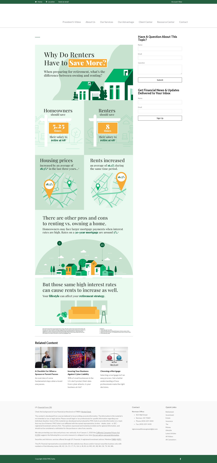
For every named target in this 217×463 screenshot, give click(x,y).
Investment (170, 415)
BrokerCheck (86, 412)
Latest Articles (171, 433)
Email (140, 54)
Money (168, 427)
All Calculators (171, 440)
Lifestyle (169, 430)
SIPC (119, 439)
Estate (168, 418)
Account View (176, 2)
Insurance (169, 421)
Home (40, 2)
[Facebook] (180, 459)
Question (141, 63)
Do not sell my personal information (106, 435)
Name (140, 45)
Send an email (63, 2)
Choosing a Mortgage (110, 371)
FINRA (114, 439)
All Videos (169, 436)
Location (51, 2)
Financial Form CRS (45, 407)
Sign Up (160, 118)
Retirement (170, 412)
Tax (167, 424)
